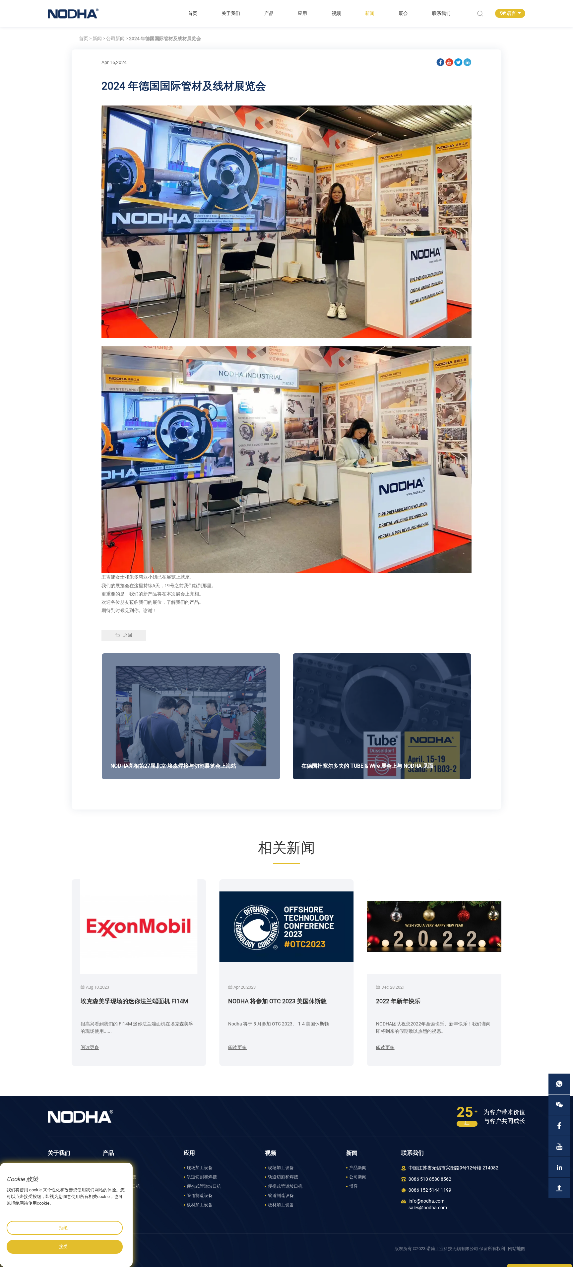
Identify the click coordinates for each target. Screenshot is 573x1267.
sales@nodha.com (428, 1208)
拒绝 (63, 1227)
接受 (63, 1246)
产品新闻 (357, 1167)
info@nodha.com (426, 1201)
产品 (269, 13)
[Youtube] (449, 62)
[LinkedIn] (468, 62)
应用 (302, 13)
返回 (127, 635)
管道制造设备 (119, 1195)
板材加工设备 (119, 1204)
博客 (353, 1186)
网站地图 (516, 1248)
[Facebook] (440, 62)
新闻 (369, 13)
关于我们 (231, 13)
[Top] (559, 1188)
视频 (336, 13)
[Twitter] (458, 62)
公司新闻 (115, 38)
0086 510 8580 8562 (430, 1179)
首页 (192, 13)
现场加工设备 (119, 1167)
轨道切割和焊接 (121, 1176)
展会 (403, 13)
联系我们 (441, 13)
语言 (511, 13)
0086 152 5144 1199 (430, 1190)
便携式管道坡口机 (123, 1186)
